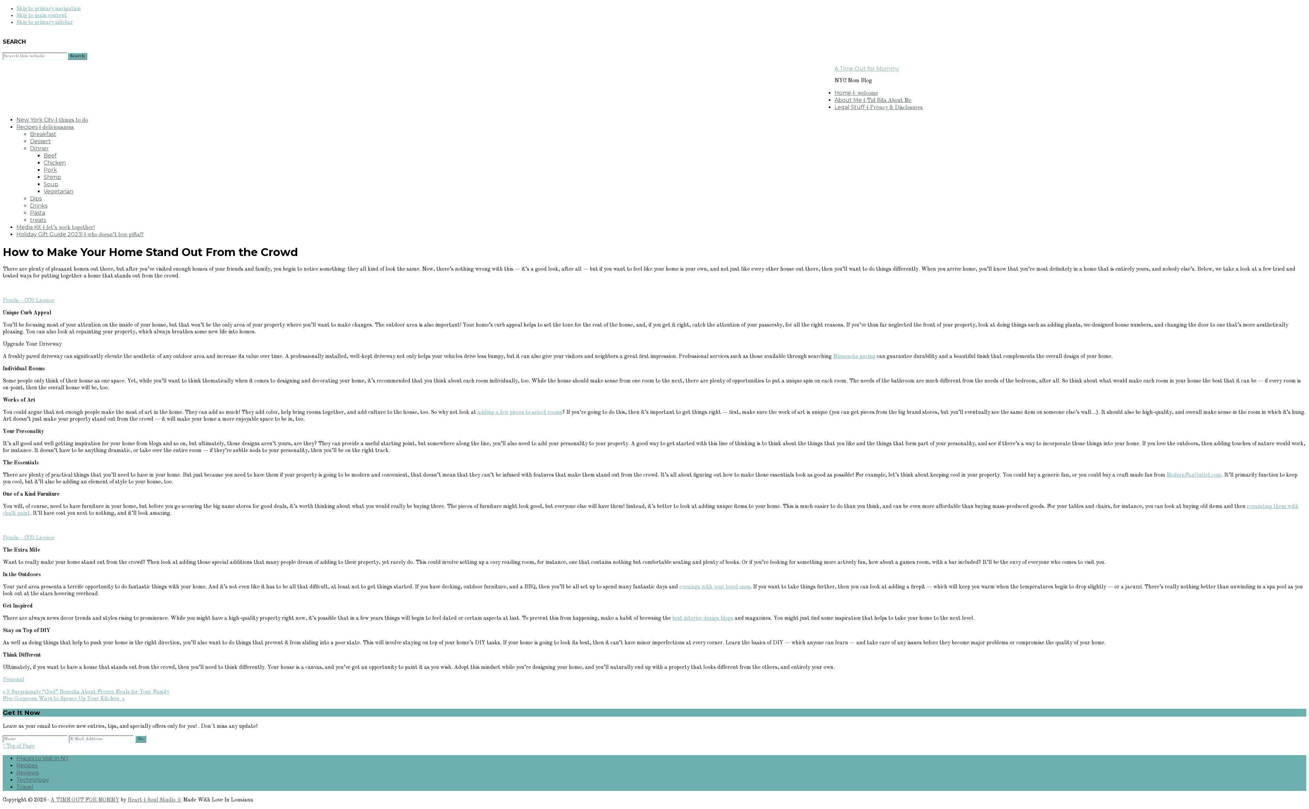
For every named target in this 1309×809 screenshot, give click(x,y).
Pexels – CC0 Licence (28, 300)
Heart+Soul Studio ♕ (154, 800)
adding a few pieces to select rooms (520, 412)
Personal (13, 680)
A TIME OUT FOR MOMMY (84, 800)
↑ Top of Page (19, 746)
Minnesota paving (854, 356)
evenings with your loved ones (714, 587)
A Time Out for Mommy (866, 68)
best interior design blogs (702, 618)
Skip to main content (41, 15)
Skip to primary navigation (48, 9)
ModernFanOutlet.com (1194, 475)
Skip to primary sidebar (44, 22)
